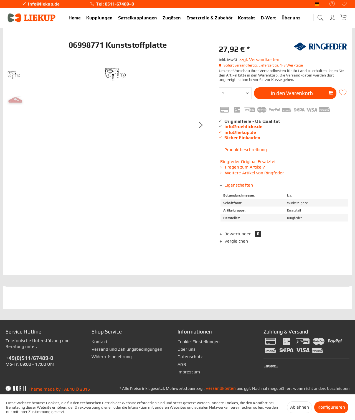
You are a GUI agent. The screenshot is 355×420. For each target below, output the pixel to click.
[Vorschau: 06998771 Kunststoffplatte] (15, 75)
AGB (182, 364)
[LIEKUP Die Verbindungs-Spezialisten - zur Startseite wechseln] (32, 18)
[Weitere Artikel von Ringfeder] (320, 49)
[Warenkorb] (343, 17)
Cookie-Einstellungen (199, 341)
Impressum (189, 372)
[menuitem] (329, 4)
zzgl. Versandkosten (259, 59)
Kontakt (99, 341)
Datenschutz (190, 356)
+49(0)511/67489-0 (29, 358)
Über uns (187, 349)
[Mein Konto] (332, 16)
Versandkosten (221, 388)
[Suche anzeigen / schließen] (320, 15)
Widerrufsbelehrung (112, 356)
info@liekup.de (44, 4)
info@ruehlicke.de (243, 126)
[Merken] (343, 92)
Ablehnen (299, 407)
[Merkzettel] (344, 4)
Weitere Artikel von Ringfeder (254, 172)
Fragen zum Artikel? (244, 167)
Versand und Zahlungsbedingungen (127, 349)
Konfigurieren (331, 407)
